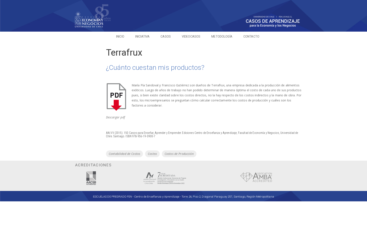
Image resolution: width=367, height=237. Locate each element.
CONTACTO (251, 36)
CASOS (166, 36)
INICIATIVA (142, 36)
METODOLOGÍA (221, 36)
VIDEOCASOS (191, 36)
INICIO (120, 36)
